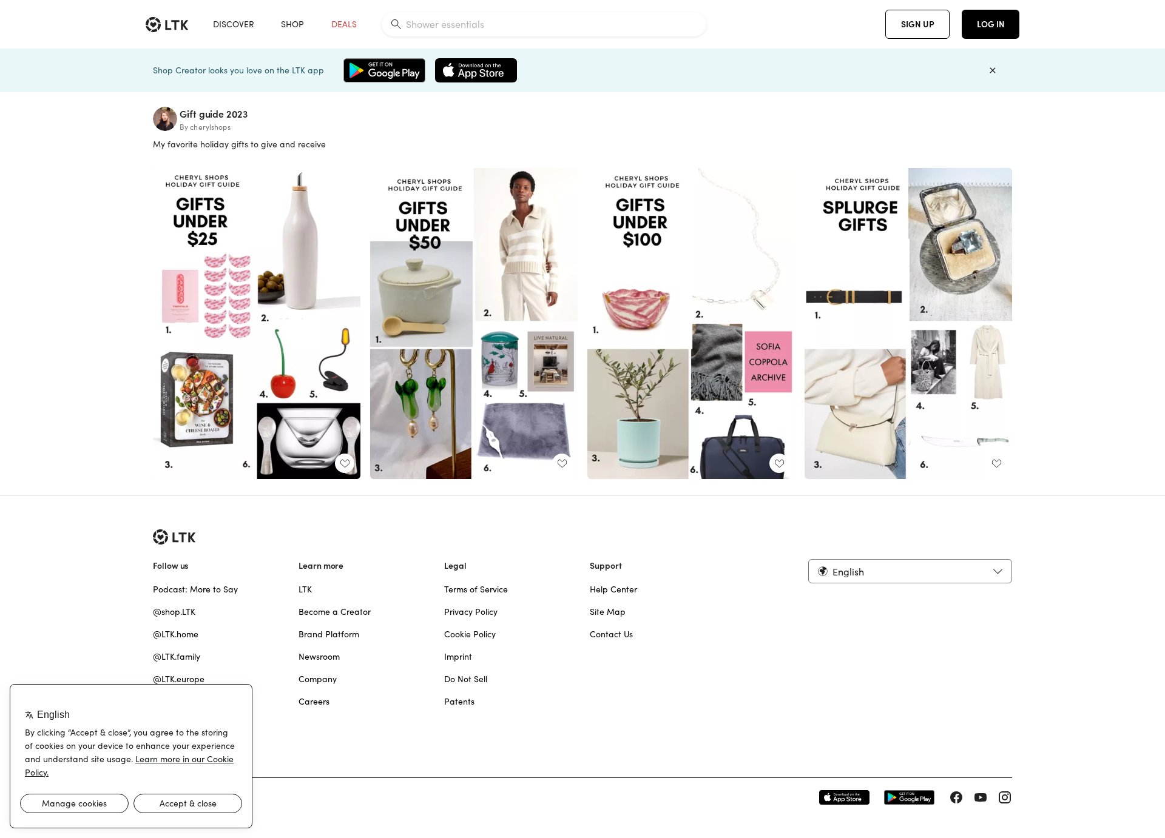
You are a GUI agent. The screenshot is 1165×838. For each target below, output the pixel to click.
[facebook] (956, 797)
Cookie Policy (470, 634)
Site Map (608, 611)
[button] (910, 571)
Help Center (613, 589)
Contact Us (611, 634)
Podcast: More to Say (195, 589)
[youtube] (980, 797)
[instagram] (1005, 797)
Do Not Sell (465, 679)
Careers (314, 701)
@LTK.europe (178, 679)
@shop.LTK (174, 611)
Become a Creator (335, 611)
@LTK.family (176, 656)
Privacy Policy (471, 611)
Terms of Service (476, 589)
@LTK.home (175, 634)
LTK (305, 589)
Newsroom (319, 656)
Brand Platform (329, 634)
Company (318, 679)
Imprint (458, 656)
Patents (459, 701)
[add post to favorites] (344, 463)
